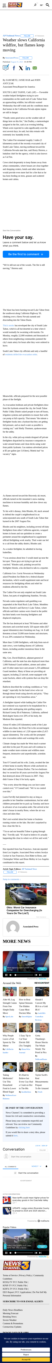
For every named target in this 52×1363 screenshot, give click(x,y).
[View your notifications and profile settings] (46, 1166)
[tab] (10, 1166)
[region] (26, 1183)
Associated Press (11, 58)
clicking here (24, 1127)
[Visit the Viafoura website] (43, 1221)
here (15, 1135)
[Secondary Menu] (6, 5)
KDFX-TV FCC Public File (15, 1289)
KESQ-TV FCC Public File (15, 1282)
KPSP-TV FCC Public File (15, 1285)
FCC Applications (23, 1292)
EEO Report (8, 1292)
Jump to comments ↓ (12, 879)
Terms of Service (10, 1275)
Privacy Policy (25, 1275)
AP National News (29, 869)
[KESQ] (18, 5)
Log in (37, 1145)
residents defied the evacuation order (21, 354)
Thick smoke (8, 325)
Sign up (44, 1145)
